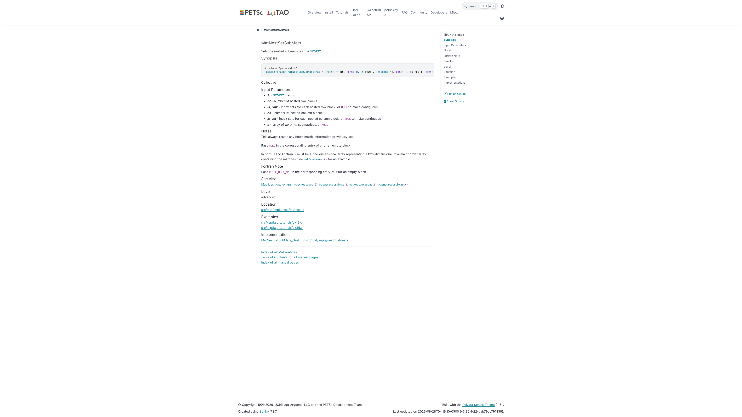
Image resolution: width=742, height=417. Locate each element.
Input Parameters (455, 45)
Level (447, 66)
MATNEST (315, 51)
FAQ (405, 12)
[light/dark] (502, 6)
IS (357, 71)
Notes (448, 50)
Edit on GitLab (456, 93)
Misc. (454, 12)
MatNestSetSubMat (331, 184)
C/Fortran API (374, 12)
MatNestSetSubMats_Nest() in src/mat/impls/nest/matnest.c (305, 240)
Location (449, 71)
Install (328, 12)
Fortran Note (452, 55)
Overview (314, 12)
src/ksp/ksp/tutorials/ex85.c (282, 228)
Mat (318, 71)
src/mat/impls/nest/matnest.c (282, 210)
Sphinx (264, 411)
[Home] (258, 30)
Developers (439, 12)
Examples (450, 77)
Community (419, 12)
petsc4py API (391, 12)
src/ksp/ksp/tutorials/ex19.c (281, 222)
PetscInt (332, 71)
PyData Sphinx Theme (478, 405)
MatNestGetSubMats (392, 184)
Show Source (455, 101)
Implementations (454, 82)
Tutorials (342, 12)
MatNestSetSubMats (301, 71)
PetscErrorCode (275, 71)
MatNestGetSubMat (361, 184)
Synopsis (450, 39)
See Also (449, 61)
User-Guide (356, 12)
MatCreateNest (314, 159)
